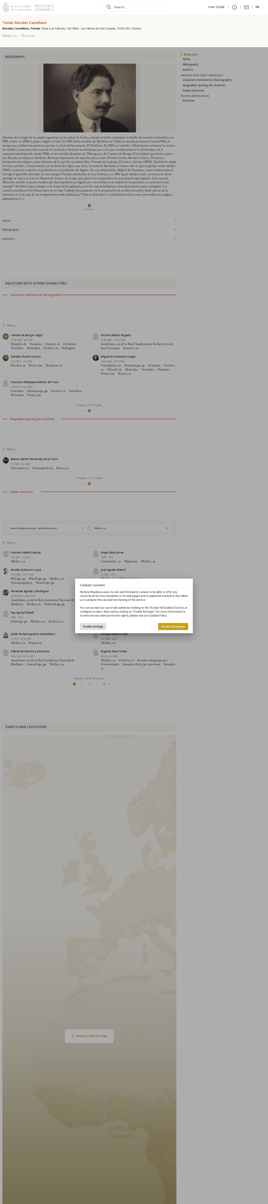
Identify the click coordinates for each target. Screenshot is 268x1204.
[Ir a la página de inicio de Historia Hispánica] (43, 6)
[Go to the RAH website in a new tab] (17, 6)
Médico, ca (9, 36)
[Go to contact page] (246, 7)
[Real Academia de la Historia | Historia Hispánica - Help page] (234, 7)
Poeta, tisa (28, 36)
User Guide (216, 7)
